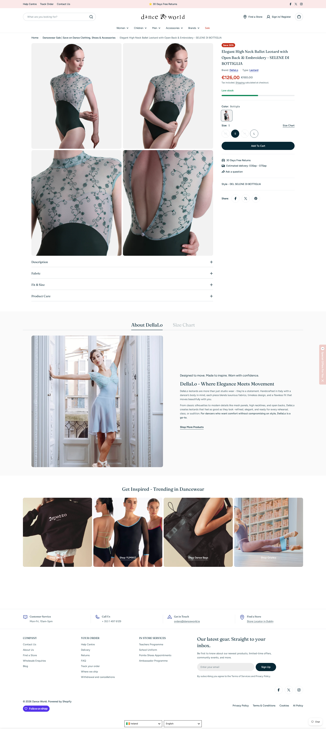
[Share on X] (246, 198)
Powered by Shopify (59, 701)
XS (227, 135)
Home (34, 37)
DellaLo (234, 70)
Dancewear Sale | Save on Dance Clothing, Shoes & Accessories (79, 37)
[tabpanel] (163, 401)
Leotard (253, 70)
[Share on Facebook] (235, 198)
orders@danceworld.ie (187, 621)
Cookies (284, 705)
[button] (322, 364)
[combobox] (59, 17)
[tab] (147, 326)
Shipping (240, 82)
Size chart (289, 125)
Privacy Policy (241, 705)
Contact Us (63, 4)
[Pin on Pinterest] (256, 198)
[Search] (91, 17)
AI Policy (298, 705)
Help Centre (30, 4)
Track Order (46, 4)
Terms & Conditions (264, 705)
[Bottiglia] (227, 116)
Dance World (39, 701)
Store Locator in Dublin (260, 621)
